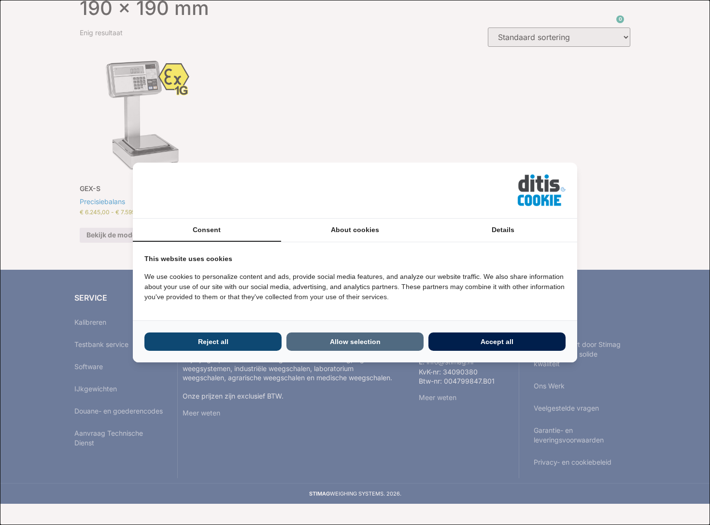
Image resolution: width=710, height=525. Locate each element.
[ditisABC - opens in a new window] (541, 190)
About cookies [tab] (355, 230)
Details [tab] (503, 230)
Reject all (213, 341)
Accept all (497, 341)
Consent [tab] (207, 230)
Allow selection (355, 341)
